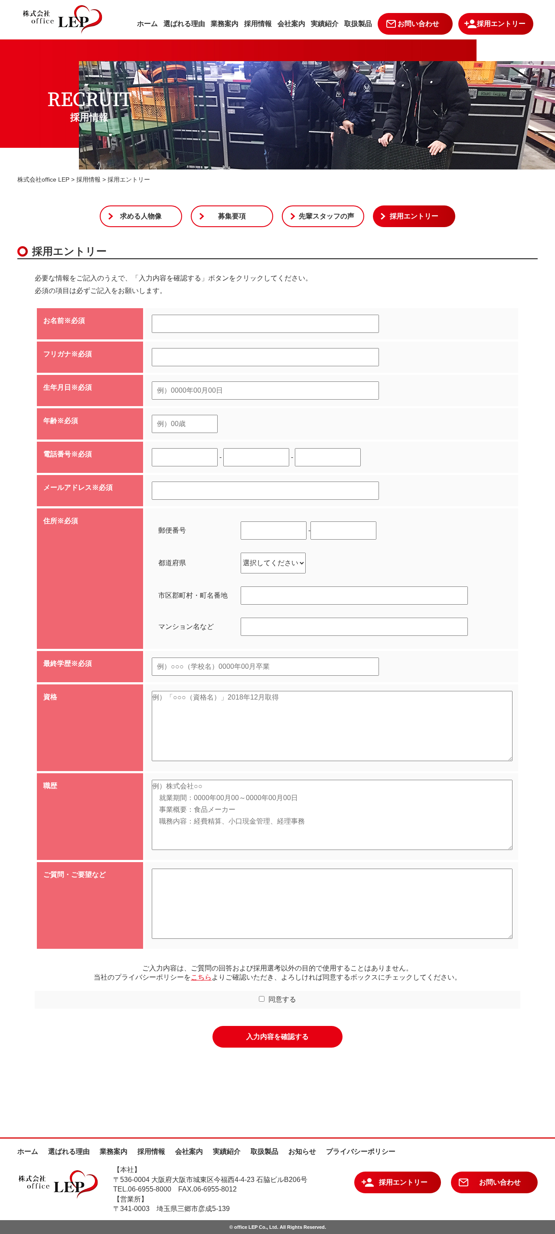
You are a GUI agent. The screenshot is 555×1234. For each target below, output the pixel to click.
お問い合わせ (418, 23)
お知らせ (302, 1151)
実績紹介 (325, 23)
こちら (201, 977)
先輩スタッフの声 (326, 216)
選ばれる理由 (184, 23)
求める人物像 (141, 216)
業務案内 (224, 23)
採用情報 (258, 23)
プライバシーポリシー (360, 1151)
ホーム (147, 23)
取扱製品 (358, 23)
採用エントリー (501, 23)
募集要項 (232, 216)
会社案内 (291, 23)
